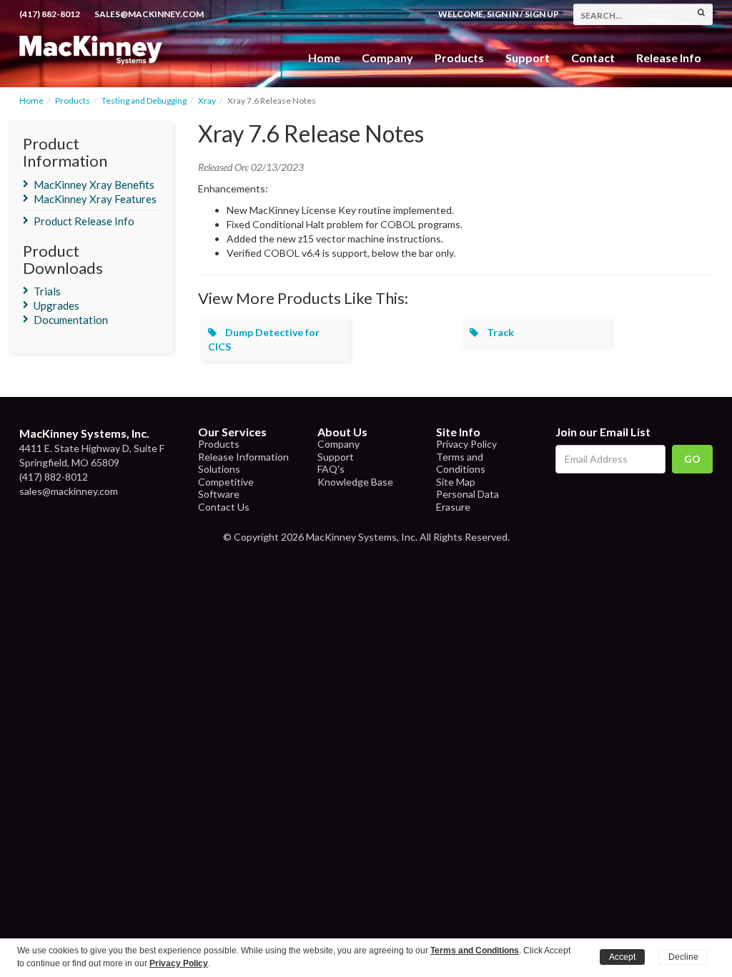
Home (324, 57)
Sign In (502, 14)
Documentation (71, 319)
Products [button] (459, 57)
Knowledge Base (355, 482)
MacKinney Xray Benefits (94, 184)
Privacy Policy (466, 444)
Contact (593, 57)
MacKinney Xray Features (95, 198)
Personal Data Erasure (467, 500)
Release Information (243, 457)
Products (72, 100)
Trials (47, 291)
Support (527, 57)
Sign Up (542, 14)
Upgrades (56, 305)
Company (387, 57)
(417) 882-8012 (49, 14)
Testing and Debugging (144, 100)
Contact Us (223, 507)
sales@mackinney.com (149, 14)
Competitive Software (226, 488)
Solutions (219, 469)
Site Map (455, 482)
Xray (207, 100)
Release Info (668, 57)
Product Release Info (84, 221)
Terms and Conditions (460, 463)
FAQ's (331, 469)
